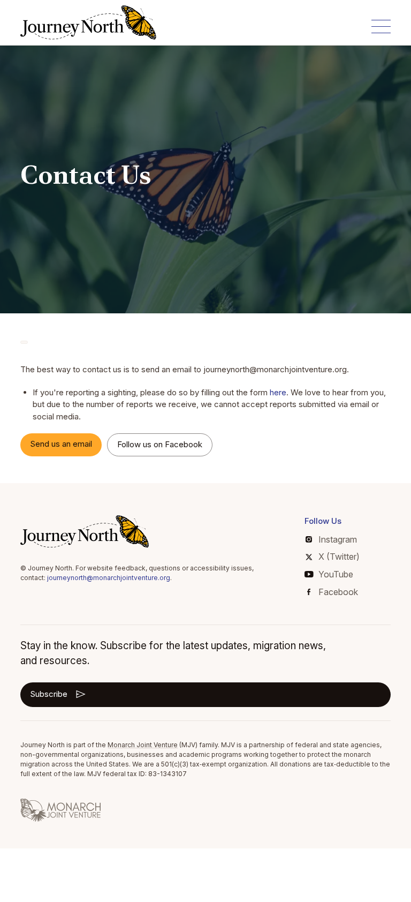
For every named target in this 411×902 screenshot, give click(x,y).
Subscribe (48, 694)
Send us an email (61, 444)
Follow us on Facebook (159, 444)
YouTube (335, 574)
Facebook (338, 592)
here (278, 392)
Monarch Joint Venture (143, 745)
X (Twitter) (339, 556)
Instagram (337, 539)
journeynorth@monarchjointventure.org (108, 578)
